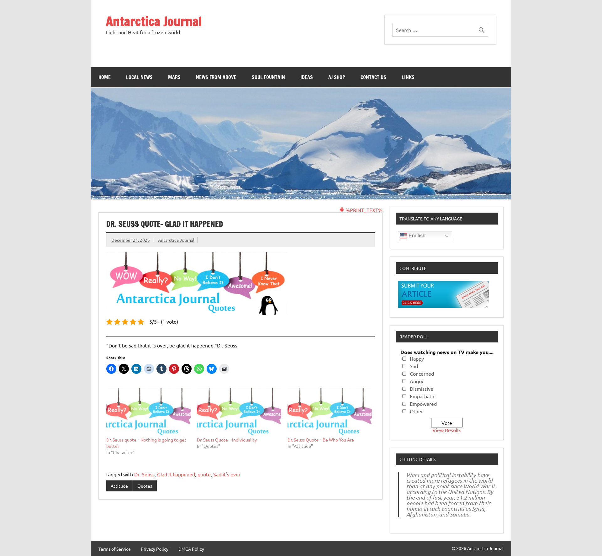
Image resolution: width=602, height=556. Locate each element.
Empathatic (422, 396)
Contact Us (373, 77)
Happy (417, 358)
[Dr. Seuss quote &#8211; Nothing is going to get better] (148, 412)
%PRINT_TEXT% (363, 210)
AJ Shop (336, 77)
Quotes (144, 486)
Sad (414, 366)
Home (104, 77)
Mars (174, 77)
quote (204, 474)
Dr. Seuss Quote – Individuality (227, 439)
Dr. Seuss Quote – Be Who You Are (321, 439)
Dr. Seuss (144, 474)
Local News (139, 77)
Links (408, 77)
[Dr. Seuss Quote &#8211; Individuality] (239, 412)
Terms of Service (114, 549)
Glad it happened (176, 474)
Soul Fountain (268, 77)
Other (416, 411)
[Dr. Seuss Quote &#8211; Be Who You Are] (330, 412)
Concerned (422, 373)
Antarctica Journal (154, 21)
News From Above (216, 77)
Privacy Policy (154, 549)
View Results (446, 430)
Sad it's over (226, 474)
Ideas (306, 77)
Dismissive (421, 388)
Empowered (423, 403)
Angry (416, 381)
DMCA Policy (191, 549)
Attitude (119, 486)
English (416, 235)
